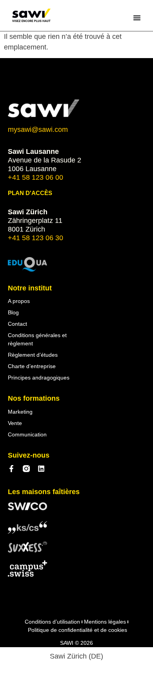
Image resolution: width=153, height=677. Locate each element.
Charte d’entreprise (32, 366)
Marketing (20, 412)
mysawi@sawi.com (38, 129)
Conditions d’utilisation (52, 622)
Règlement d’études (33, 355)
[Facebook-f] (11, 468)
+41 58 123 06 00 (35, 177)
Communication (27, 434)
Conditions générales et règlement (37, 339)
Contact (17, 324)
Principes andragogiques (38, 377)
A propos (19, 301)
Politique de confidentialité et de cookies (77, 630)
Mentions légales (105, 622)
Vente (15, 423)
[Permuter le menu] (137, 18)
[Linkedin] (41, 468)
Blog (13, 312)
